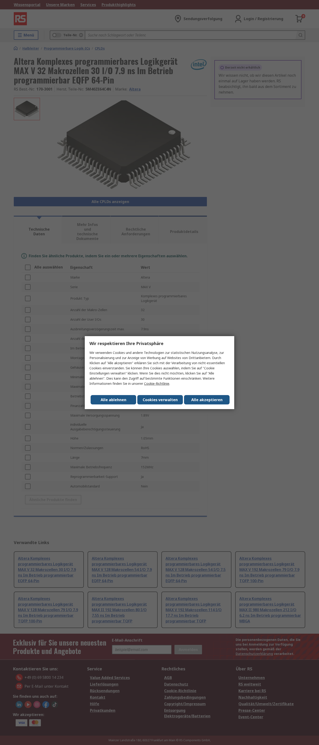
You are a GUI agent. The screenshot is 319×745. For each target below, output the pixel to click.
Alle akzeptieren (207, 399)
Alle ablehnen (113, 399)
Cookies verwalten (160, 399)
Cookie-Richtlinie (156, 383)
